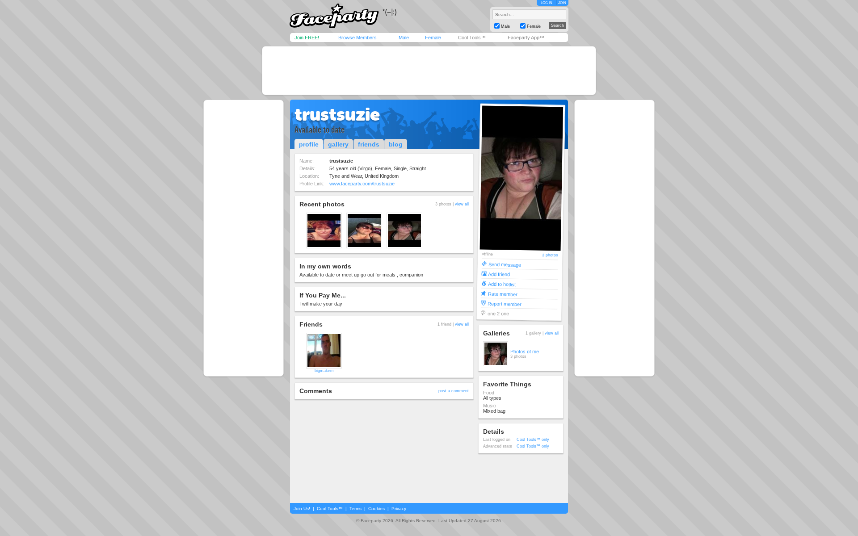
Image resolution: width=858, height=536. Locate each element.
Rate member (502, 294)
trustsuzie (337, 114)
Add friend (499, 274)
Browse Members (357, 37)
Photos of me (524, 351)
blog (396, 144)
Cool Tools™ (472, 37)
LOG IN (546, 3)
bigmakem (324, 370)
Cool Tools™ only (533, 439)
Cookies (376, 508)
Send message (504, 264)
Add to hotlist (502, 284)
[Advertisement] (429, 70)
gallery (338, 144)
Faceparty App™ (526, 37)
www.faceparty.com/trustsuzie (362, 183)
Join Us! (302, 508)
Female (433, 37)
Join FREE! (306, 37)
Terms (355, 508)
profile (309, 144)
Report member (505, 303)
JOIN (562, 3)
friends (368, 144)
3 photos (550, 255)
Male (404, 37)
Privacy (398, 508)
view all (462, 204)
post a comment (453, 391)
